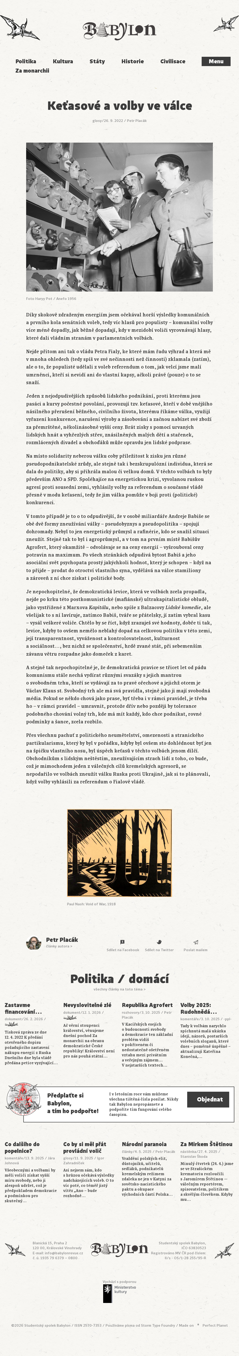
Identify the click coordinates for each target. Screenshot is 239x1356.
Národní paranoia (144, 1144)
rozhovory (130, 1012)
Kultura (63, 61)
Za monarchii (32, 71)
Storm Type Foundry (158, 1325)
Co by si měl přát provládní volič (84, 1147)
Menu (216, 61)
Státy (97, 61)
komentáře (189, 1019)
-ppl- (228, 1019)
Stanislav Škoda (193, 1156)
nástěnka (188, 1151)
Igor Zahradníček (83, 1161)
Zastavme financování (23, 1008)
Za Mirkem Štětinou (206, 1144)
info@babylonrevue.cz (64, 1253)
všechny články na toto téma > (120, 989)
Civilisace (172, 61)
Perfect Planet (215, 1325)
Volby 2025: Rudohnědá (198, 1008)
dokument (13, 1019)
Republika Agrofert (147, 1005)
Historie (132, 61)
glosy (97, 120)
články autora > (59, 946)
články (127, 1151)
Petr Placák (137, 120)
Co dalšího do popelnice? (22, 1147)
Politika (25, 61)
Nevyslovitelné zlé (87, 1005)
